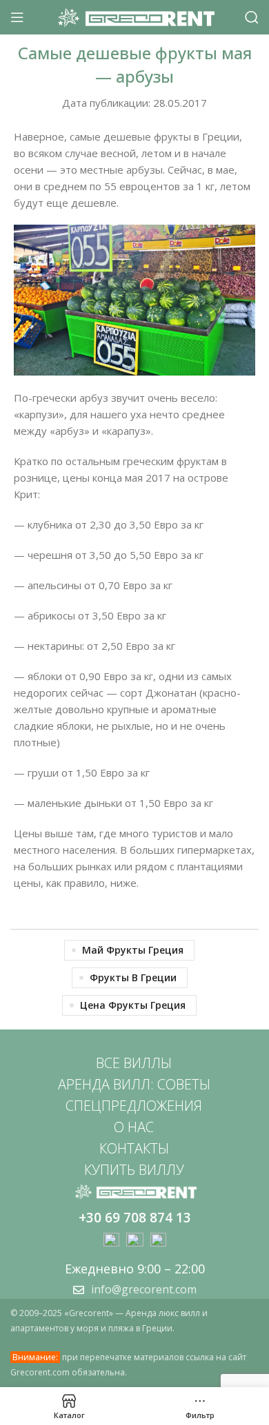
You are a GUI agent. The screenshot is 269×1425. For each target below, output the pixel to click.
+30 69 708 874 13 (135, 1218)
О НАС (134, 1127)
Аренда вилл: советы (134, 1084)
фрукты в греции (133, 977)
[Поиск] (252, 17)
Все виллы (134, 1063)
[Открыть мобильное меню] (17, 17)
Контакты (134, 1148)
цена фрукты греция (133, 1005)
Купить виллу (134, 1169)
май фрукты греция (132, 949)
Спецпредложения (134, 1105)
